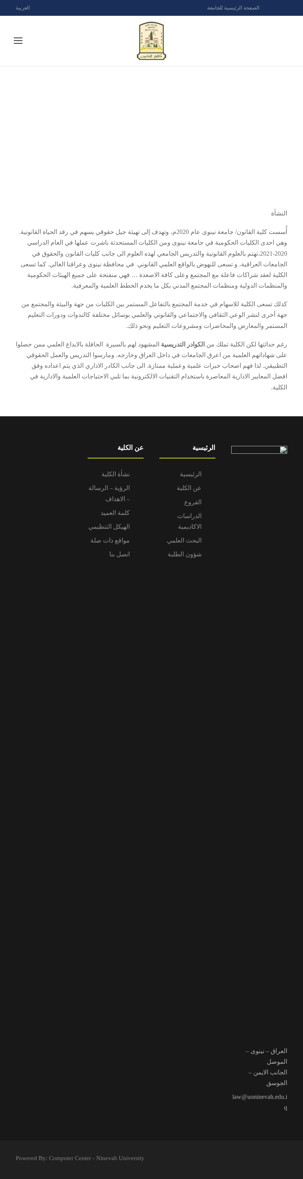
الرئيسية (191, 474)
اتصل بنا (119, 554)
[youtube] (285, 8)
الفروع (193, 502)
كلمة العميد (115, 512)
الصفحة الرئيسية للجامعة (233, 8)
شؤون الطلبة (185, 554)
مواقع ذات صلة (110, 540)
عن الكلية (189, 488)
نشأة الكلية (115, 474)
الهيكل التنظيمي (109, 526)
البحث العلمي (184, 540)
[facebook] (271, 8)
